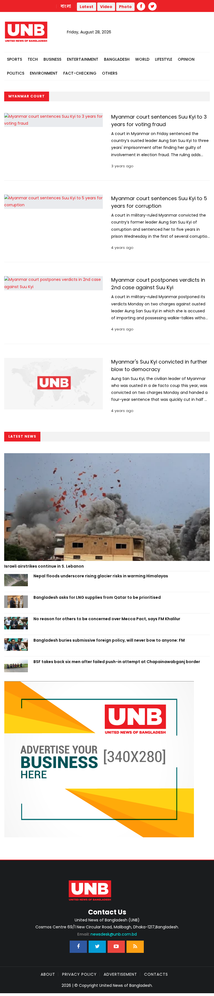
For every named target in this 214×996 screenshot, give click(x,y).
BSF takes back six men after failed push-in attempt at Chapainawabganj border (116, 661)
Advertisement (120, 974)
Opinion (186, 59)
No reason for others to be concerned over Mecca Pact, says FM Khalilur (106, 619)
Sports (14, 59)
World (142, 59)
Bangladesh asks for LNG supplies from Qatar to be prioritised (97, 597)
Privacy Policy (79, 974)
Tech (33, 59)
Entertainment (82, 59)
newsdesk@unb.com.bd (107, 934)
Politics (15, 73)
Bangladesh (117, 59)
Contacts (156, 974)
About (48, 974)
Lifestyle (163, 59)
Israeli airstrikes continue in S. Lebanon (44, 566)
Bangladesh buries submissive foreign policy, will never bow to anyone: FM (109, 640)
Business (52, 59)
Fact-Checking (79, 73)
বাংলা (66, 6)
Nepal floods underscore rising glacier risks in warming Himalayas (100, 576)
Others (109, 73)
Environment (44, 73)
